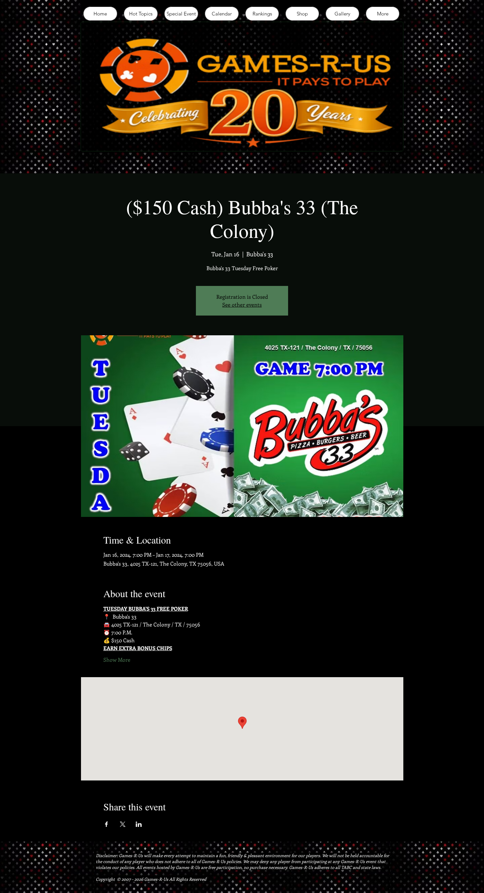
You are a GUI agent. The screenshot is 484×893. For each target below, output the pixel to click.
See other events (242, 304)
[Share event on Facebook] (106, 824)
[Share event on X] (123, 824)
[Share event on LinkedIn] (139, 824)
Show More (116, 659)
